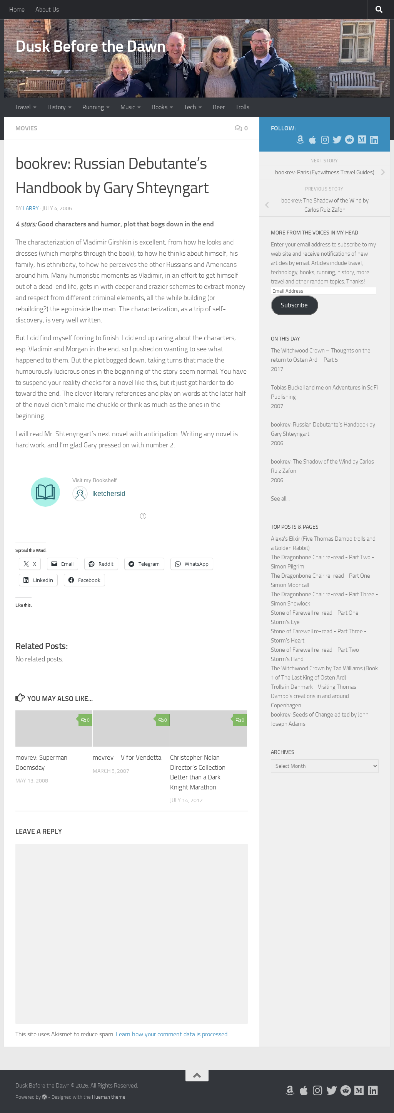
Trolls (242, 107)
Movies (26, 128)
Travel (23, 107)
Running (93, 107)
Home (17, 9)
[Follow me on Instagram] (324, 139)
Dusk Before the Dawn (90, 46)
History (56, 107)
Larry (31, 208)
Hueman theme (108, 1097)
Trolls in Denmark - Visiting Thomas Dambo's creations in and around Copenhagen (313, 696)
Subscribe (294, 305)
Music (127, 107)
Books (159, 107)
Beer (219, 107)
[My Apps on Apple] (312, 139)
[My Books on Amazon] (300, 139)
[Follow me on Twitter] (337, 139)
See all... (280, 498)
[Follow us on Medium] (361, 139)
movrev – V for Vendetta (127, 757)
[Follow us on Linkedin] (374, 139)
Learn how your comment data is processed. (172, 1034)
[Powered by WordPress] (44, 1097)
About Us (47, 9)
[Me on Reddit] (349, 139)
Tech (190, 107)
